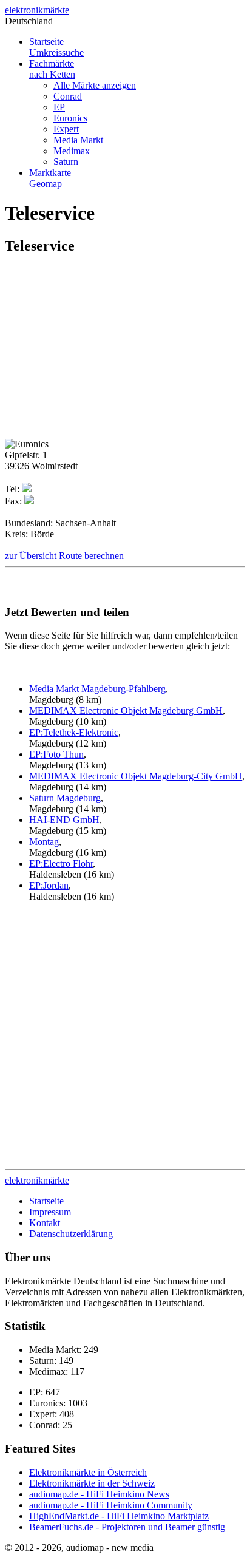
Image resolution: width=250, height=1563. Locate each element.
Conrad (67, 96)
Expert (66, 129)
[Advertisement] (107, 351)
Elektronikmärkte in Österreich (88, 1472)
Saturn (65, 162)
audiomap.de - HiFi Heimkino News (99, 1494)
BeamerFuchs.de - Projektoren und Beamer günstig (127, 1527)
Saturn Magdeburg (65, 798)
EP (59, 107)
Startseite (56, 47)
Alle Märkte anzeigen (94, 85)
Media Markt (78, 140)
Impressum (50, 1212)
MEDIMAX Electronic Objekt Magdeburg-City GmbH (135, 776)
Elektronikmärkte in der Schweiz (92, 1483)
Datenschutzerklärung (71, 1234)
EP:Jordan (49, 885)
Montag (44, 841)
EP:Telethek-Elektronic (73, 732)
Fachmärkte (52, 69)
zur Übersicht (30, 556)
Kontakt (44, 1223)
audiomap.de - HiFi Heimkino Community (110, 1505)
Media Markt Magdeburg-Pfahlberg (97, 688)
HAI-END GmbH (64, 820)
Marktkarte (50, 178)
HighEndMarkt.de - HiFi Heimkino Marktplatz (119, 1516)
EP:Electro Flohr (61, 863)
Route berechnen (91, 556)
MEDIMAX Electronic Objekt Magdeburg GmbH (126, 710)
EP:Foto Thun (56, 754)
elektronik (37, 10)
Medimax (71, 151)
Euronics (70, 118)
